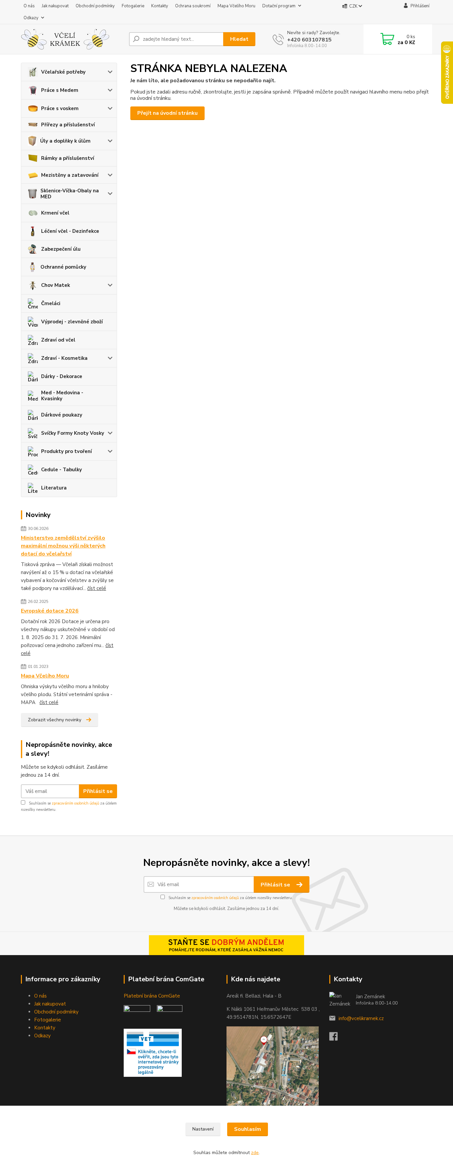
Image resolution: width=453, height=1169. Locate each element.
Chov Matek (55, 285)
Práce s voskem (60, 108)
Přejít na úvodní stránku (167, 113)
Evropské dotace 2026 (50, 611)
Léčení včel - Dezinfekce (70, 231)
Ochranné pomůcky (63, 267)
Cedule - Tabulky (61, 469)
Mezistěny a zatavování (69, 175)
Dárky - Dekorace (61, 376)
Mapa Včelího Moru (236, 6)
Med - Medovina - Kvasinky (62, 395)
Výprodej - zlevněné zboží (72, 321)
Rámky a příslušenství (67, 158)
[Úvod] (72, 39)
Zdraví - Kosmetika (64, 358)
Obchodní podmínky (95, 6)
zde (255, 1152)
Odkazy (31, 18)
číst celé (96, 588)
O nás (29, 6)
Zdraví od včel (58, 340)
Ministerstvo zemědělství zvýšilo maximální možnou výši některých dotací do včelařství (63, 545)
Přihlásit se (98, 791)
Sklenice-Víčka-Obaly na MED (69, 193)
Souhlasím (247, 1129)
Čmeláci (50, 303)
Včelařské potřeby (63, 72)
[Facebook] (336, 1038)
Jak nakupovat (55, 6)
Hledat (239, 39)
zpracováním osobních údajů (75, 803)
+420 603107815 (309, 39)
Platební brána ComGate (152, 996)
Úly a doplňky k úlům (65, 141)
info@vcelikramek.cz (361, 1018)
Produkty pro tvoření (66, 451)
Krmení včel (55, 213)
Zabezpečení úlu (61, 249)
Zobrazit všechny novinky (54, 720)
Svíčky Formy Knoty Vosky (72, 433)
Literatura (54, 488)
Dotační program (278, 6)
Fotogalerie (133, 6)
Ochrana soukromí (193, 6)
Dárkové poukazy (61, 415)
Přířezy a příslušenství (68, 124)
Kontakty (159, 6)
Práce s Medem (59, 90)
